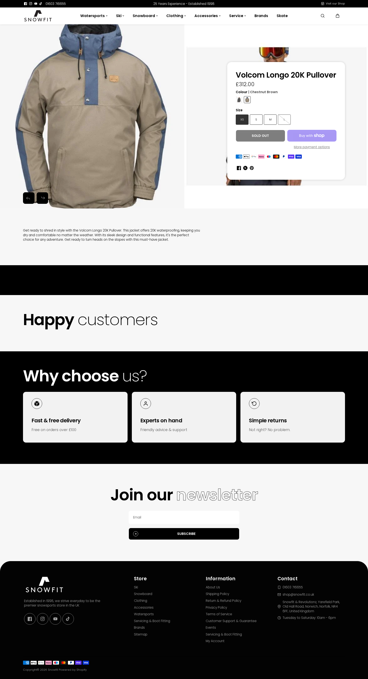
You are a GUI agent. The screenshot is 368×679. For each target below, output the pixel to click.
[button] (337, 16)
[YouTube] (35, 3)
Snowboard (144, 15)
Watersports (92, 15)
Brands (261, 15)
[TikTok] (40, 3)
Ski (118, 15)
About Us (213, 587)
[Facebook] (25, 3)
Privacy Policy (216, 607)
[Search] (322, 16)
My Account (215, 641)
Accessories (206, 15)
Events (211, 627)
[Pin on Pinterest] (252, 168)
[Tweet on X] (245, 168)
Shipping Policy (217, 594)
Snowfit (53, 670)
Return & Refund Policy (223, 600)
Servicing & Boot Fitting (152, 621)
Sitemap (140, 634)
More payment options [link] (312, 147)
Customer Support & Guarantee (231, 621)
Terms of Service (219, 614)
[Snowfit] (38, 16)
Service (236, 15)
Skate (282, 15)
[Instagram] (30, 3)
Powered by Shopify (73, 670)
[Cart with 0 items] (337, 16)
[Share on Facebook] (239, 168)
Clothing (174, 15)
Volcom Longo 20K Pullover (286, 75)
